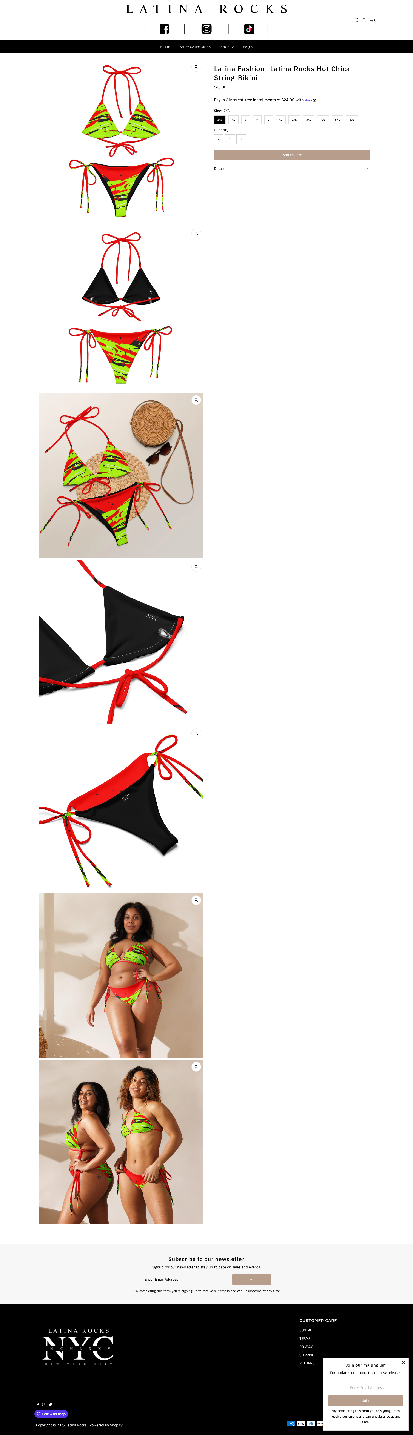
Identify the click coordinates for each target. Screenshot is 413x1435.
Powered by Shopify (106, 1425)
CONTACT (306, 1330)
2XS (219, 120)
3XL (308, 120)
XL (280, 120)
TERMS (304, 1338)
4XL (323, 120)
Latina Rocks (76, 1425)
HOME (165, 47)
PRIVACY (306, 1347)
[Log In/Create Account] (364, 20)
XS (233, 120)
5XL (337, 120)
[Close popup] (403, 1363)
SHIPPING (306, 1355)
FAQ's (248, 47)
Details (219, 169)
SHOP (225, 47)
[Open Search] (357, 20)
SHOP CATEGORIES (195, 47)
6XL (352, 120)
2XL (294, 120)
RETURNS (306, 1363)
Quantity (221, 130)
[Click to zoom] (196, 67)
